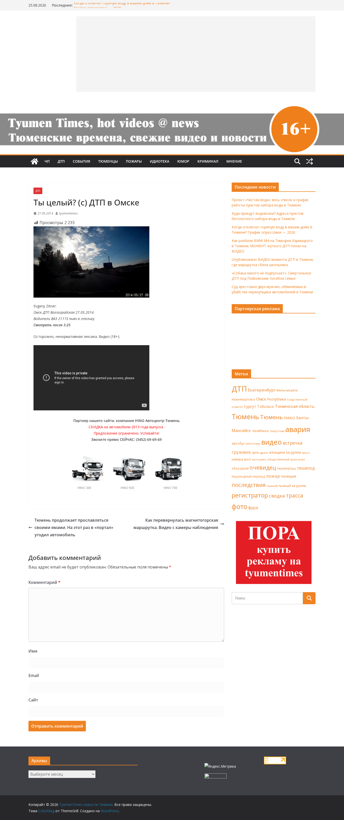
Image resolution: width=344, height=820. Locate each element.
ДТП (61, 161)
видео (271, 442)
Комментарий (44, 582)
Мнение (234, 161)
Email (33, 675)
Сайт (33, 700)
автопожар (253, 443)
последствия (249, 484)
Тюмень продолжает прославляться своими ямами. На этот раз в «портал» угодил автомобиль (74, 527)
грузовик (241, 452)
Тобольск (265, 406)
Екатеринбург (262, 390)
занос (306, 452)
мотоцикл (259, 459)
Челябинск (260, 431)
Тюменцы (108, 161)
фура (253, 507)
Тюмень (245, 416)
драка (264, 452)
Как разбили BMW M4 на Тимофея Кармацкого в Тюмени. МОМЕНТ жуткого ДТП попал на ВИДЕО (272, 246)
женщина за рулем (285, 452)
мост (247, 459)
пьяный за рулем (292, 485)
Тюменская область (295, 406)
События (81, 161)
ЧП (47, 161)
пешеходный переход (248, 476)
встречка (292, 443)
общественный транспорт (286, 459)
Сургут (250, 406)
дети (255, 452)
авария (297, 429)
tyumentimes (68, 213)
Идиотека (159, 161)
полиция (288, 476)
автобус (238, 443)
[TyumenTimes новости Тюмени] (34, 161)
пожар (273, 476)
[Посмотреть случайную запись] (309, 161)
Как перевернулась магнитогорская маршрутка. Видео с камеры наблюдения (175, 523)
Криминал (207, 161)
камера (237, 459)
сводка (277, 495)
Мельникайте (287, 390)
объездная (240, 468)
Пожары (134, 161)
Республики (276, 399)
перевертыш (286, 468)
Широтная (277, 431)
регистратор (250, 495)
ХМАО (289, 417)
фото (239, 506)
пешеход (306, 468)
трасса (294, 495)
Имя (32, 651)
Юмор (183, 161)
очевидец (263, 467)
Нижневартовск (243, 399)
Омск (261, 399)
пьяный (272, 486)
